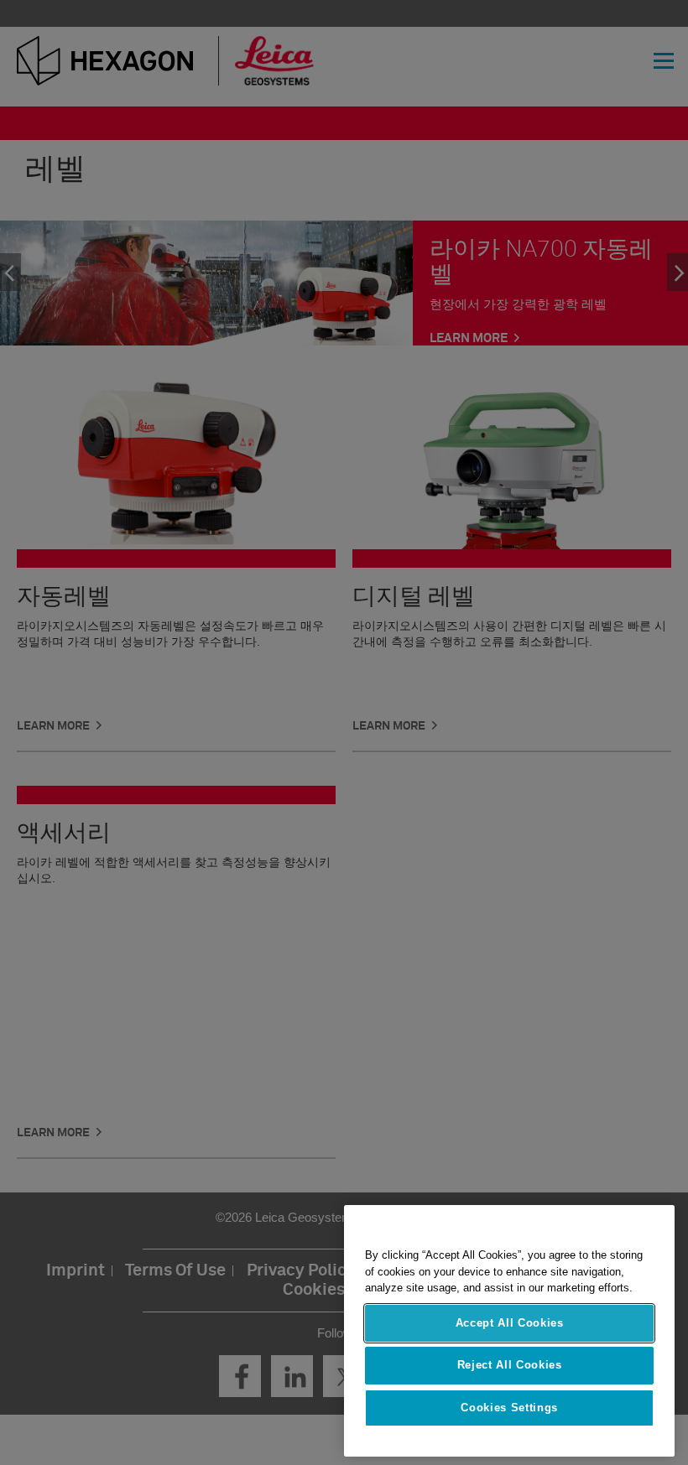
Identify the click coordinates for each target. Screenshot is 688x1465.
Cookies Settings (509, 1407)
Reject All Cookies (509, 1365)
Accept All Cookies (510, 1323)
